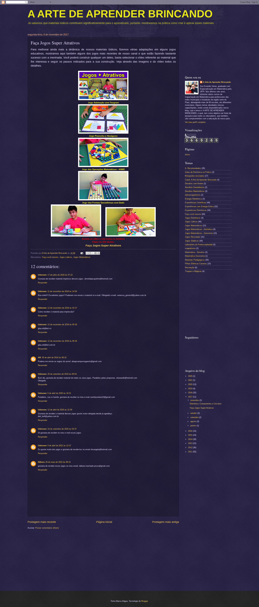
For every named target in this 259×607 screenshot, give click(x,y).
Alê (39, 357)
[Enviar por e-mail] (87, 253)
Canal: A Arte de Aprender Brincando (200, 180)
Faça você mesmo (50, 257)
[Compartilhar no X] (92, 253)
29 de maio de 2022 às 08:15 (58, 462)
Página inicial (104, 521)
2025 (190, 376)
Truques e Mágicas (193, 271)
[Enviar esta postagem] (82, 253)
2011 (190, 452)
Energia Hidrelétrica (193, 199)
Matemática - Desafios (195, 252)
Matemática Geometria (195, 256)
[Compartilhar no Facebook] (95, 253)
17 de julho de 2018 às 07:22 (60, 275)
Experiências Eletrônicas (196, 210)
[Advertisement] (208, 52)
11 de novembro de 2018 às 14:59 (62, 291)
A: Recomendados (193, 168)
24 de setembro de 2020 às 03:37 (62, 429)
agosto (193, 421)
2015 (190, 435)
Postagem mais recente (42, 521)
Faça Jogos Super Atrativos (202, 408)
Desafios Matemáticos (194, 191)
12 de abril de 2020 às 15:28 (60, 410)
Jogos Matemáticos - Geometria (199, 233)
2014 (190, 439)
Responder (42, 283)
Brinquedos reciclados (194, 176)
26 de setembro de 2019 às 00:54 (62, 374)
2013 (190, 443)
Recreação (189, 267)
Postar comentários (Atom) (47, 528)
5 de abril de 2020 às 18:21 (59, 393)
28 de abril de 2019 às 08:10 (54, 357)
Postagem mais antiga (165, 521)
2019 (190, 388)
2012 (190, 447)
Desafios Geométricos (194, 187)
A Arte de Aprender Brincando (217, 82)
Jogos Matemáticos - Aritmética (199, 229)
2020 (190, 384)
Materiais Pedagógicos (195, 260)
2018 (190, 392)
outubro (193, 413)
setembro (194, 417)
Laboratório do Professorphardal (199, 244)
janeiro (193, 425)
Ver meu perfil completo (195, 122)
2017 (190, 397)
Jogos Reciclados (192, 237)
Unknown (42, 275)
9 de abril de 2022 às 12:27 (59, 445)
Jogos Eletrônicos (193, 218)
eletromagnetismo (192, 195)
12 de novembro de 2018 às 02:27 (62, 308)
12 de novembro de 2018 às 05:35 (62, 324)
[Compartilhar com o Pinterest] (98, 253)
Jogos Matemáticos (81, 257)
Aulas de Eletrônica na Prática (198, 172)
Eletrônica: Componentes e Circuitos (206, 404)
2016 (190, 431)
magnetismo (190, 248)
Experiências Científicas (195, 202)
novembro (194, 400)
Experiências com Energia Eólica (199, 206)
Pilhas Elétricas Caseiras (196, 263)
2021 (190, 380)
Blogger (144, 601)
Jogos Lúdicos (66, 257)
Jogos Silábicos (192, 241)
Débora (41, 462)
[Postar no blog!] (89, 253)
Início (187, 154)
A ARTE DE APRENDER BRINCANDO (120, 14)
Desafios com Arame (194, 183)
